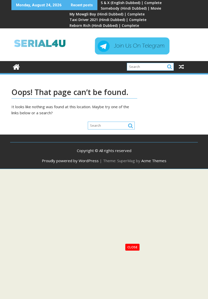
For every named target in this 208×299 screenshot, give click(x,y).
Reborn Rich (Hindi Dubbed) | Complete (104, 25)
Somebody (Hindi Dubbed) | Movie (131, 8)
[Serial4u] (16, 66)
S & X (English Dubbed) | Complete (131, 2)
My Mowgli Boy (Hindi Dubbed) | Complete (107, 14)
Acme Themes (153, 160)
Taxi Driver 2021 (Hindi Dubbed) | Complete (108, 19)
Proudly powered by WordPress (70, 160)
